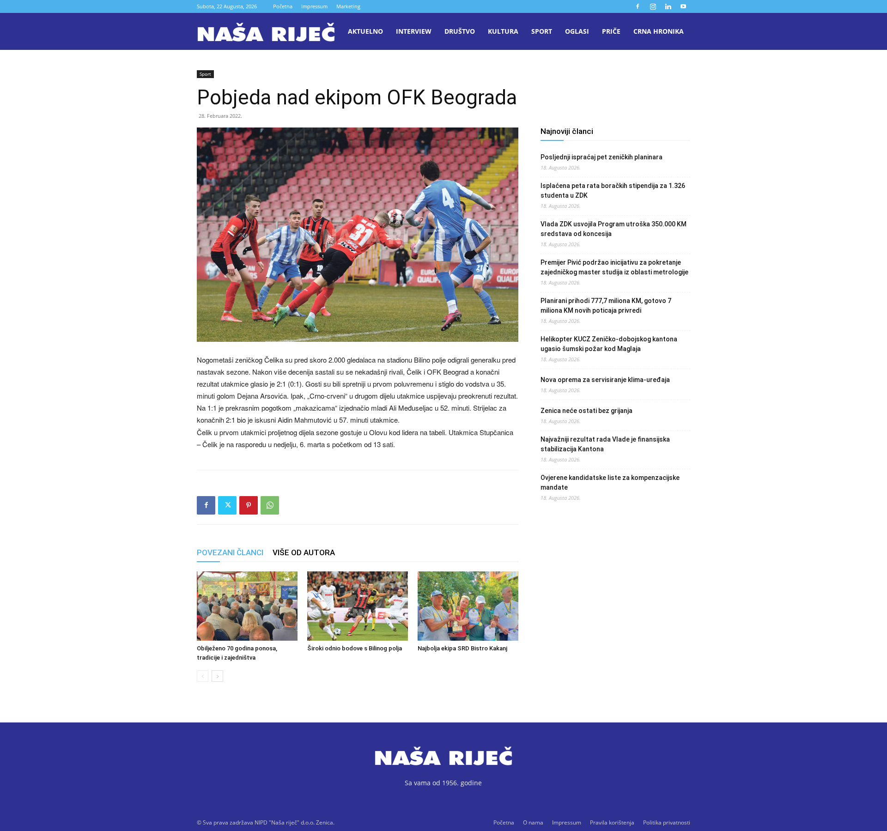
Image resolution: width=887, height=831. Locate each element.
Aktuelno (365, 31)
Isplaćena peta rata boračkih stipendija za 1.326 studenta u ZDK (613, 190)
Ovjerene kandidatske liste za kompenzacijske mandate (610, 482)
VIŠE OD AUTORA (304, 552)
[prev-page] (202, 676)
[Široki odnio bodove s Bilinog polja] (357, 606)
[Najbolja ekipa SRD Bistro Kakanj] (468, 606)
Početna (282, 6)
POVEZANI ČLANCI (230, 552)
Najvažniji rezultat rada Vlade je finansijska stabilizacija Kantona (605, 444)
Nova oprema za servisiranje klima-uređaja (605, 379)
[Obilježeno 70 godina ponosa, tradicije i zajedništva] (247, 606)
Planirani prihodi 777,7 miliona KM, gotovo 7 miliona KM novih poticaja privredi (606, 305)
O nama (533, 822)
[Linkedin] (668, 6)
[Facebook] (637, 6)
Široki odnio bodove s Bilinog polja (354, 648)
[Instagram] (653, 6)
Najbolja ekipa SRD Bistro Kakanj (462, 648)
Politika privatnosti (666, 822)
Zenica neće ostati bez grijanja (586, 410)
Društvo (459, 31)
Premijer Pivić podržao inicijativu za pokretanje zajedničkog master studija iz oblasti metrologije (614, 267)
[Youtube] (683, 6)
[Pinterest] (248, 505)
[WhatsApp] (270, 505)
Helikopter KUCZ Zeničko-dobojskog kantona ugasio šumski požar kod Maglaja (609, 343)
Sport (541, 31)
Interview (413, 31)
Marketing (348, 6)
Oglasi (577, 31)
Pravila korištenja (612, 822)
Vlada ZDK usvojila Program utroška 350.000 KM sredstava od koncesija (614, 228)
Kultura (503, 31)
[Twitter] (227, 505)
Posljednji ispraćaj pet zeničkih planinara (601, 157)
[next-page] (217, 676)
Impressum (314, 6)
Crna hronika (658, 31)
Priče (611, 31)
